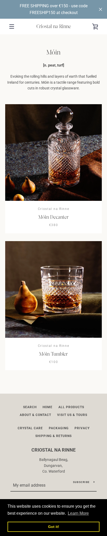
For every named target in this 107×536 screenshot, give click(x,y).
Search (30, 407)
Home (47, 407)
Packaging (59, 428)
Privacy (82, 428)
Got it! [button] (53, 527)
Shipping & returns (53, 436)
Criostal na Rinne (53, 26)
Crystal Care (30, 428)
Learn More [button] (78, 513)
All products (71, 407)
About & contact (35, 415)
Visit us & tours (72, 415)
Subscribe (81, 482)
